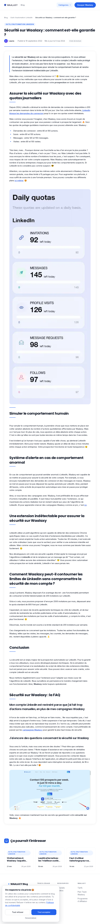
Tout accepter (44, 912)
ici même (19, 180)
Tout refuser (17, 912)
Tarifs (80, 888)
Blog (23, 5)
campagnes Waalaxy (32, 730)
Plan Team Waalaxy (82, 893)
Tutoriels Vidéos (61, 889)
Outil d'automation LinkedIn (21, 17)
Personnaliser (30, 918)
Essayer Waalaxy (85, 5)
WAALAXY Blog (19, 884)
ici (85, 505)
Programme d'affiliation (83, 899)
